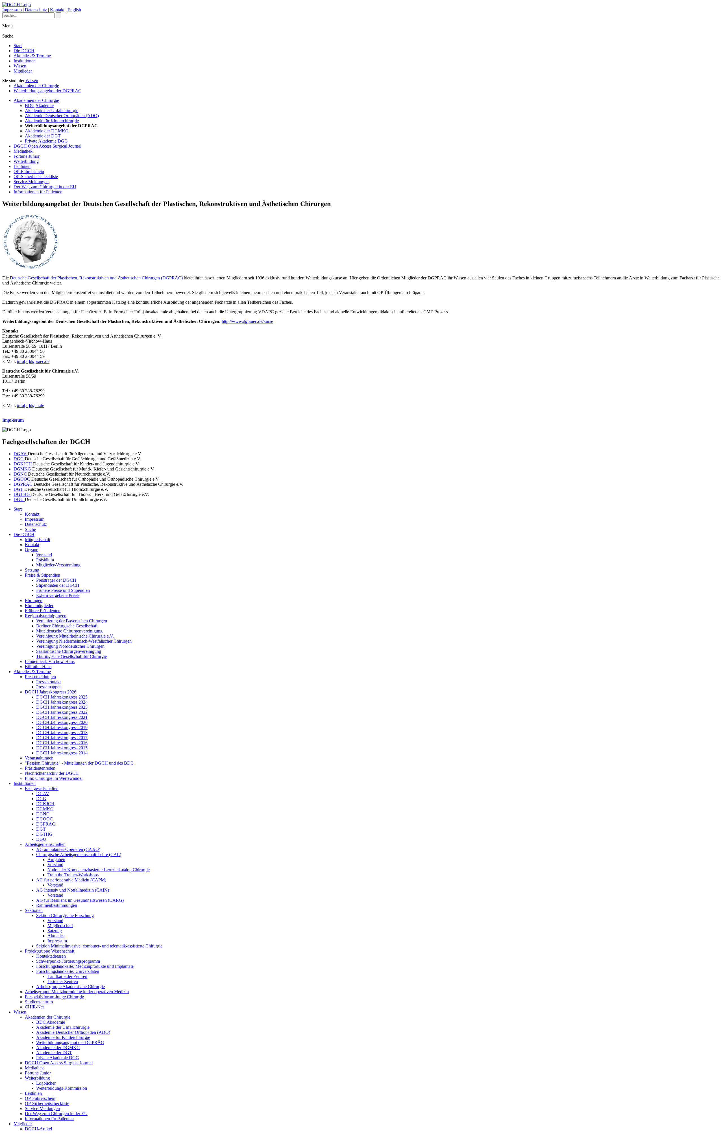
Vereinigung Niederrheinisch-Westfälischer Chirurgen (84, 641)
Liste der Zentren (62, 981)
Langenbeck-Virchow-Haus (50, 661)
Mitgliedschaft (37, 539)
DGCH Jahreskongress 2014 (62, 752)
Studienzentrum (39, 1001)
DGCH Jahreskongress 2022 (62, 712)
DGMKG (23, 469)
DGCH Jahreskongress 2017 (62, 737)
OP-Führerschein (29, 171)
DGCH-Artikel (38, 1128)
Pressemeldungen (40, 676)
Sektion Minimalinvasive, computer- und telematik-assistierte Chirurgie (99, 946)
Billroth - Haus (38, 666)
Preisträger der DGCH (56, 580)
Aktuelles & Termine (32, 55)
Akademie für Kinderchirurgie (52, 120)
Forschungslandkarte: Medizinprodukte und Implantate (85, 966)
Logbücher (46, 1083)
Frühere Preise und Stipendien (63, 590)
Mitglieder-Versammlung (58, 564)
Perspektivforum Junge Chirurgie (54, 996)
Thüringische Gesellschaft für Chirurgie (71, 656)
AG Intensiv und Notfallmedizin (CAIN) (72, 890)
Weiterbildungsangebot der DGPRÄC (47, 90)
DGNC (21, 474)
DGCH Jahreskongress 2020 (62, 722)
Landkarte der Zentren (67, 976)
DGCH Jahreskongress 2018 (62, 732)
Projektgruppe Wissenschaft (49, 951)
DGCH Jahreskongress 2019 (62, 727)
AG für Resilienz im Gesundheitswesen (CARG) (80, 900)
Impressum (12, 9)
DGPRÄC (24, 484)
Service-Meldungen (31, 181)
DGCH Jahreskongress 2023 (62, 707)
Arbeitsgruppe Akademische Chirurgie (70, 986)
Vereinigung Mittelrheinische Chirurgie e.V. (75, 636)
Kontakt (57, 9)
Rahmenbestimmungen (56, 905)
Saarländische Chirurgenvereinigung (68, 651)
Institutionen (25, 60)
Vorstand (44, 554)
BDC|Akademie (39, 105)
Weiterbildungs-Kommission (61, 1088)
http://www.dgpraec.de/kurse (247, 321)
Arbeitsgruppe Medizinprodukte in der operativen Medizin (77, 991)
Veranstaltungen (39, 758)
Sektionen (34, 910)
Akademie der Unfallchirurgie (51, 110)
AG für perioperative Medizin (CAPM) (71, 879)
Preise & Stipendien (42, 575)
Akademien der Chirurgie (36, 85)
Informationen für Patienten (38, 191)
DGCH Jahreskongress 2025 (62, 697)
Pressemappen (49, 686)
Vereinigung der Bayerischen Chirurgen (71, 620)
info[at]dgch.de (30, 405)
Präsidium (45, 559)
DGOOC (22, 479)
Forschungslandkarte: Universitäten (67, 971)
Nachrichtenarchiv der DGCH (52, 773)
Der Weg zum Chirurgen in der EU (45, 186)
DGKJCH (23, 463)
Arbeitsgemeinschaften (45, 844)
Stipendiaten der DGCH (57, 585)
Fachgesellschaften (41, 788)
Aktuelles (55, 935)
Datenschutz (36, 9)
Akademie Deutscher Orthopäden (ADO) (62, 115)
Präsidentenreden (40, 768)
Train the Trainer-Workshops (73, 874)
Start (18, 45)
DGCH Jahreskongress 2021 (62, 717)
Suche (30, 529)
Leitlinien (22, 166)
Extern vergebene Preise (57, 595)
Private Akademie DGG (46, 141)
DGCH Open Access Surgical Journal (47, 146)
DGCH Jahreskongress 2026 (50, 692)
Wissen (20, 66)
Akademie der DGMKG (47, 130)
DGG (19, 458)
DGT (19, 489)
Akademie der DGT (43, 135)
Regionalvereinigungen (45, 615)
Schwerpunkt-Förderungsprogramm (68, 961)
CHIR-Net (34, 1006)
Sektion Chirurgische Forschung (65, 915)
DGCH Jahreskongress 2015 (62, 747)
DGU (19, 499)
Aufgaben (56, 859)
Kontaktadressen (51, 956)
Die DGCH (24, 50)
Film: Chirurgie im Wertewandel (53, 778)
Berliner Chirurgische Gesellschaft (66, 625)
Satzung (32, 570)
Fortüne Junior (27, 156)
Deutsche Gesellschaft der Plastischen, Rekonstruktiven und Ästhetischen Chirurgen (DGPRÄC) (96, 277)
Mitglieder (23, 71)
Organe (31, 549)
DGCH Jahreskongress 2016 (62, 742)
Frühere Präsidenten (42, 610)
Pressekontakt (48, 681)
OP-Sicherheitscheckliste (36, 176)
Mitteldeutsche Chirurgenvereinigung (69, 631)
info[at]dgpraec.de (33, 361)
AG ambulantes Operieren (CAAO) (68, 849)
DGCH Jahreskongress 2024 (62, 702)
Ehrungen (33, 600)
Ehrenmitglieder (39, 605)
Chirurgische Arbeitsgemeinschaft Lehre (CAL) (78, 854)
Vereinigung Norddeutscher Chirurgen (70, 646)
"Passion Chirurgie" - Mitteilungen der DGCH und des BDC (79, 763)
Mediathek (23, 151)
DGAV (21, 453)
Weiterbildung (26, 161)
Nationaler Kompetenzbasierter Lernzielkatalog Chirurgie (98, 869)
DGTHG (22, 494)
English (74, 9)
